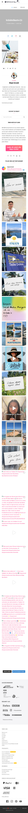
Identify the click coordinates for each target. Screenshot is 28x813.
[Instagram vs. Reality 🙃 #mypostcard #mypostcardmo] (14, 408)
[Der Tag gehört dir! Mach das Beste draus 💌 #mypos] (14, 657)
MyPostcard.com (9, 810)
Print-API (4, 772)
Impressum (4, 740)
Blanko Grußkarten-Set (7, 758)
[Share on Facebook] (8, 36)
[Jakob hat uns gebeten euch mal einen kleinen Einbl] (14, 209)
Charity (3, 737)
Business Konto (5, 774)
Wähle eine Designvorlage (8, 755)
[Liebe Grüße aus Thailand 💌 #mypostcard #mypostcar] (14, 483)
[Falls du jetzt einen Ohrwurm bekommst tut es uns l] (14, 557)
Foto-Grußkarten (6, 753)
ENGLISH (22, 7)
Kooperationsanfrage (7, 769)
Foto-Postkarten (8, 752)
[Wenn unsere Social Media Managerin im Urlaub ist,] (14, 309)
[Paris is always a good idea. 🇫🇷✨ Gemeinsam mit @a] (14, 632)
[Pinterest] (15, 36)
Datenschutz (5, 742)
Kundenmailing (5, 771)
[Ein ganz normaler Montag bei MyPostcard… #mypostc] (14, 259)
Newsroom (4, 732)
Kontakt (4, 735)
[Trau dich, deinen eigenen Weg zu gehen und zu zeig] (14, 383)
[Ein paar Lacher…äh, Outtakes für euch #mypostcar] (14, 533)
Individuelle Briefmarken (9, 763)
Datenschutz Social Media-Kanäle (10, 743)
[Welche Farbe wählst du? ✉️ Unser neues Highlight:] (14, 582)
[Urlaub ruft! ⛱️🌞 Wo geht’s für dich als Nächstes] (14, 358)
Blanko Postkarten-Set (7, 756)
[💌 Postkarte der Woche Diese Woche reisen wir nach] (14, 234)
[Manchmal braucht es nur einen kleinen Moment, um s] (14, 284)
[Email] (19, 36)
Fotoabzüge (5, 760)
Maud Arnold (11, 23)
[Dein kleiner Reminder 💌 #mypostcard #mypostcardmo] (14, 458)
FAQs (3, 739)
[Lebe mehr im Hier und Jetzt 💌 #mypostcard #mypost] (14, 184)
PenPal (3, 734)
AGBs (3, 745)
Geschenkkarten (6, 761)
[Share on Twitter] (12, 36)
